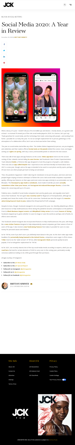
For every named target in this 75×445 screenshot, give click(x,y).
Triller (3, 240)
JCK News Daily (20, 263)
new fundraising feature (33, 227)
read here (5, 250)
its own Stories (33, 159)
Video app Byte (47, 157)
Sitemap (11, 380)
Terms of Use (12, 384)
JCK (8, 5)
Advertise (11, 375)
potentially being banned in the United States (27, 237)
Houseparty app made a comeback (24, 183)
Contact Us (12, 371)
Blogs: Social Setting (11, 17)
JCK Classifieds (33, 375)
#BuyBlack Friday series (41, 211)
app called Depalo (20, 164)
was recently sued (33, 196)
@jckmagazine (26, 269)
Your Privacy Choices (56, 380)
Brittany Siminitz (20, 37)
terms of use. (53, 440)
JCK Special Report (21, 266)
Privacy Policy (54, 367)
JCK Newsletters (34, 367)
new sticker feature (12, 224)
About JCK (12, 367)
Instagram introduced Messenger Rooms (46, 185)
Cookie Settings (54, 375)
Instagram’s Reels (43, 240)
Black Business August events (18, 211)
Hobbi (14, 162)
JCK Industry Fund (34, 371)
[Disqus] (37, 319)
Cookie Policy (54, 371)
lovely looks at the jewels (38, 149)
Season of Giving (65, 211)
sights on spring (15, 152)
